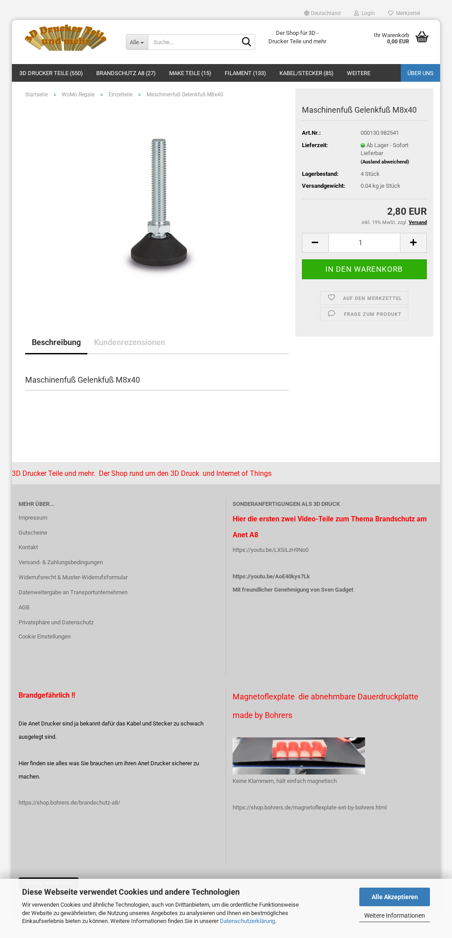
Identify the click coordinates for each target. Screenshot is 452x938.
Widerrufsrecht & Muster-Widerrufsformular (73, 577)
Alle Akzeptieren (395, 896)
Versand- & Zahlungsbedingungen (61, 562)
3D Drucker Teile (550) (51, 73)
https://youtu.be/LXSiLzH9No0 (271, 550)
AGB (24, 607)
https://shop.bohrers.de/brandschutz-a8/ (69, 802)
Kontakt (28, 547)
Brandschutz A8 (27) (126, 73)
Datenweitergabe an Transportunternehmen (73, 592)
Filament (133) (245, 73)
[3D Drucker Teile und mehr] (66, 37)
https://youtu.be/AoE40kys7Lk (271, 576)
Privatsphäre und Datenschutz (56, 622)
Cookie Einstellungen (45, 636)
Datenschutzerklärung (247, 921)
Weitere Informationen (394, 915)
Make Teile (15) (190, 73)
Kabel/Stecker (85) (306, 73)
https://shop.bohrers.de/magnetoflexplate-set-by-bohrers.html (310, 807)
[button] (322, 13)
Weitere (358, 73)
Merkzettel (406, 13)
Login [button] (367, 13)
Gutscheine (33, 532)
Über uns (420, 73)
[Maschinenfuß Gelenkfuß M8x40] (157, 204)
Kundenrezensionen (129, 342)
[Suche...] (246, 42)
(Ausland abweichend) (385, 162)
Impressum (33, 517)
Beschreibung (56, 342)
